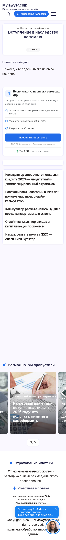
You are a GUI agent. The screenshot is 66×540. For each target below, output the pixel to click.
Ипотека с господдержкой (31, 496)
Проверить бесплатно (33, 137)
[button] (8, 14)
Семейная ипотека (31, 499)
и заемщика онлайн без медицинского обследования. (31, 476)
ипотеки (31, 503)
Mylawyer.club (14, 5)
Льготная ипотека (33, 488)
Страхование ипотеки (34, 462)
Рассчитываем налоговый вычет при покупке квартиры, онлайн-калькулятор (32, 196)
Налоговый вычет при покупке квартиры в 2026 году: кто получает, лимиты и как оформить (32, 412)
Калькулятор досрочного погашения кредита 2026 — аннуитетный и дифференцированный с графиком (32, 179)
